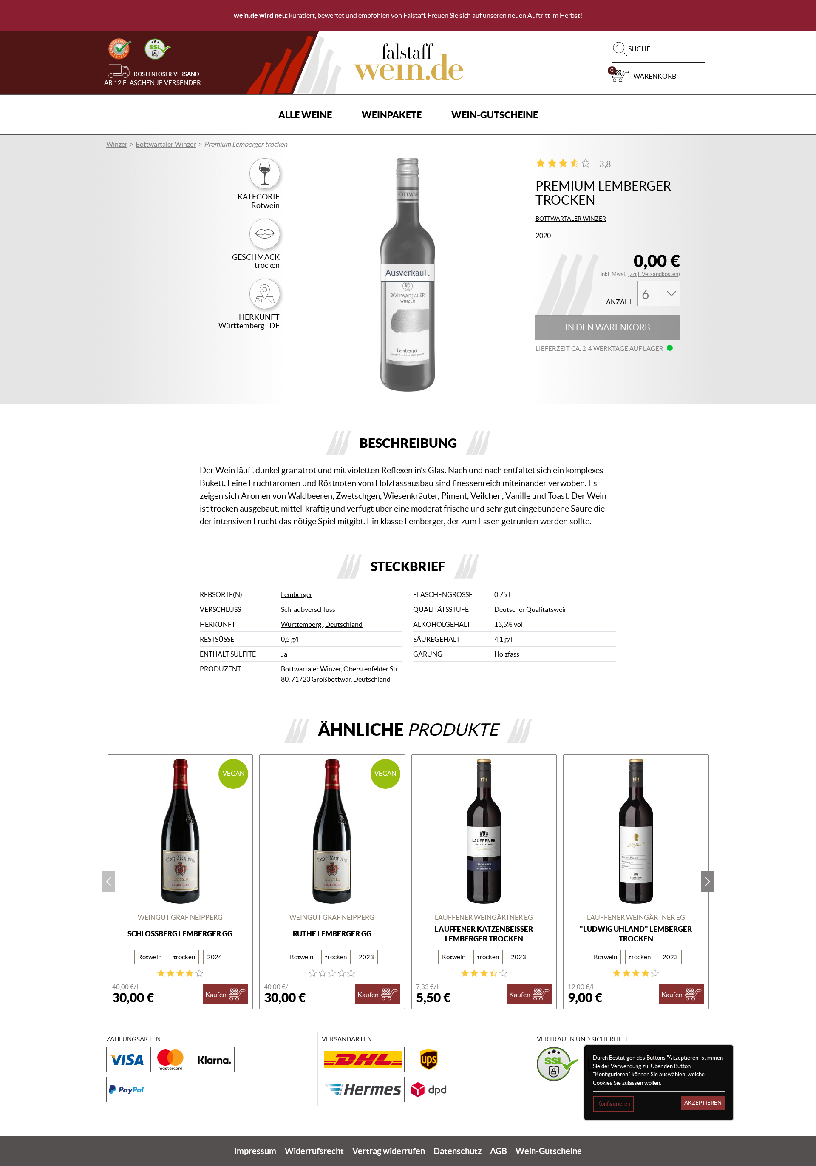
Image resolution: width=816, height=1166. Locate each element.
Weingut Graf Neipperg (180, 917)
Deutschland (344, 624)
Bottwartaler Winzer (166, 144)
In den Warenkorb (607, 327)
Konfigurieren (613, 1104)
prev (108, 881)
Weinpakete (392, 114)
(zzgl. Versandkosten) (654, 274)
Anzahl (619, 302)
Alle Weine (305, 114)
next (707, 881)
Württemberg (302, 624)
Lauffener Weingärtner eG (484, 917)
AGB (498, 1151)
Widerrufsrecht (314, 1151)
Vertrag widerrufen (388, 1151)
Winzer (117, 144)
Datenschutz (458, 1151)
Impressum (255, 1151)
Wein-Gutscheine (494, 114)
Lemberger (296, 594)
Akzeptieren (703, 1103)
